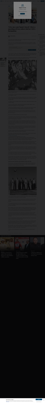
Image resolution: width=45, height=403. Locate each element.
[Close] (44, 400)
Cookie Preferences (38, 401)
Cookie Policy (7, 401)
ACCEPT (39, 399)
